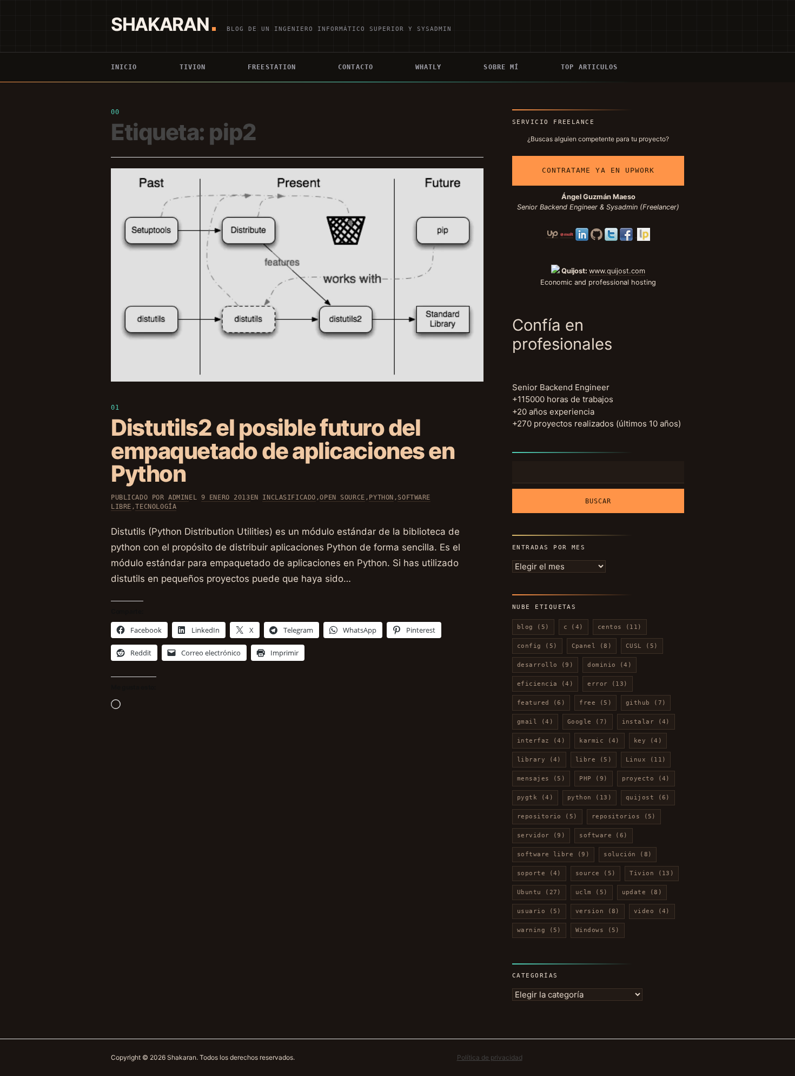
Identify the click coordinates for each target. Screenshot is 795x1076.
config (537, 645)
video (652, 911)
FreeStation (272, 67)
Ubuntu (539, 892)
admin (178, 497)
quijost (648, 797)
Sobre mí (501, 67)
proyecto (646, 778)
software (603, 835)
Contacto (355, 67)
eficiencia (545, 683)
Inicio (124, 67)
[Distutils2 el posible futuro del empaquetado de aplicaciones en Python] (297, 275)
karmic (599, 740)
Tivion (193, 67)
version (597, 911)
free (595, 702)
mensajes (541, 778)
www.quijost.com (617, 271)
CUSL (642, 645)
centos (620, 627)
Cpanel (592, 645)
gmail (535, 721)
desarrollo (545, 664)
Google (587, 721)
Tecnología (155, 506)
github (646, 702)
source (595, 873)
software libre (553, 854)
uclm (591, 892)
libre (593, 759)
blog (533, 627)
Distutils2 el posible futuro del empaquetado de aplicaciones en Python (282, 450)
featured (541, 702)
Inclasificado (289, 497)
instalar (646, 721)
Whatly (428, 67)
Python (381, 497)
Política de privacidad (489, 1057)
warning (539, 930)
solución (628, 854)
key (648, 740)
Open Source (342, 497)
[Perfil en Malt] (566, 233)
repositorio (547, 816)
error (607, 683)
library (539, 759)
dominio (609, 664)
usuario (539, 911)
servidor (541, 835)
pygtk (535, 797)
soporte (539, 873)
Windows (597, 930)
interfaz (541, 740)
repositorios (624, 816)
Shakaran (160, 24)
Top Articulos (589, 67)
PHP (593, 778)
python (589, 797)
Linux (646, 759)
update (642, 892)
